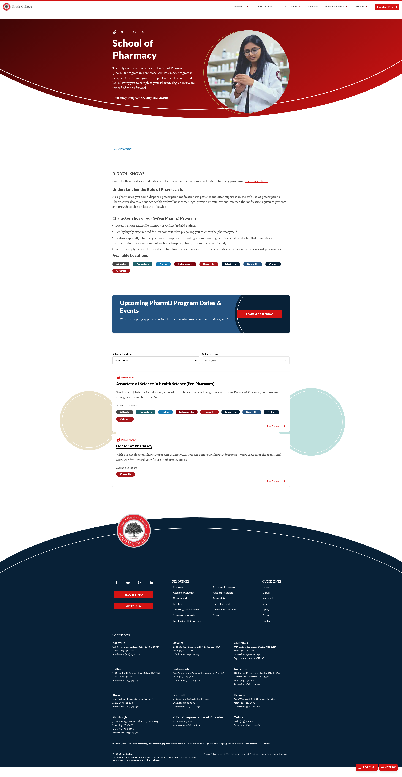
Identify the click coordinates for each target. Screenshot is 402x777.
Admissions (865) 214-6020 (247, 684)
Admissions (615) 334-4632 (186, 706)
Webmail (268, 598)
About (216, 615)
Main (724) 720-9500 (123, 728)
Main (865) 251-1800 (244, 680)
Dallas (163, 264)
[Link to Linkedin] (151, 583)
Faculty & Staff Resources (187, 620)
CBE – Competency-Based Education (198, 717)
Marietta (230, 264)
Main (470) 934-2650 (122, 702)
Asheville (118, 643)
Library (267, 586)
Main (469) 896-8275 (122, 676)
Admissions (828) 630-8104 (126, 654)
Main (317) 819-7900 (183, 676)
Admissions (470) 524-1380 (125, 706)
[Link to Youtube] (128, 583)
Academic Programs (224, 586)
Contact (267, 620)
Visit (265, 603)
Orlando (121, 270)
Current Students (222, 603)
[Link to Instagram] (140, 583)
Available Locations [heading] (126, 405)
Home (115, 148)
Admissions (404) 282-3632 (186, 654)
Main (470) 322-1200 (183, 650)
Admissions (179, 586)
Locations (178, 603)
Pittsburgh (119, 717)
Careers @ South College (186, 609)
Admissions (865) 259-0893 (247, 725)
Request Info (385, 7)
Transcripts (219, 598)
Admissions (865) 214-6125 (186, 725)
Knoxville (209, 264)
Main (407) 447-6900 (244, 702)
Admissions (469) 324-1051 (125, 680)
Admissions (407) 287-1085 (247, 706)
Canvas (267, 592)
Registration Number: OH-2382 (249, 658)
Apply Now (134, 605)
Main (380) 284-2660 (244, 650)
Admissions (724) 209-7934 (126, 732)
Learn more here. (256, 181)
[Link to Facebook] (116, 583)
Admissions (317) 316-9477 (186, 680)
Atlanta (121, 264)
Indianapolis (185, 264)
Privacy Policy (210, 754)
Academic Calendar (259, 314)
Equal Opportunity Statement (274, 754)
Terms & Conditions (250, 754)
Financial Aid (180, 598)
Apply (266, 609)
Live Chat (369, 767)
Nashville (252, 264)
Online (313, 6)
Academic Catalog (223, 592)
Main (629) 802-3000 (184, 702)
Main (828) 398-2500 (123, 650)
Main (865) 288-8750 (244, 721)
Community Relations (224, 609)
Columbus (142, 264)
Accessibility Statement (228, 754)
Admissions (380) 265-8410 (247, 654)
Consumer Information (185, 615)
